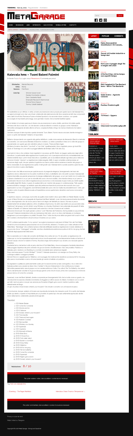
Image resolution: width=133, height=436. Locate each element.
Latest (94, 36)
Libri (28, 25)
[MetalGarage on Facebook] (96, 20)
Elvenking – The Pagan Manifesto (19, 391)
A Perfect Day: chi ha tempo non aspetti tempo (113, 75)
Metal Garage (13, 29)
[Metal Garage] (36, 16)
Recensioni (19, 25)
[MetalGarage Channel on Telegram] (100, 20)
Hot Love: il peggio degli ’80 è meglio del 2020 (113, 65)
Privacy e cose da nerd (15, 416)
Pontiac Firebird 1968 (110, 105)
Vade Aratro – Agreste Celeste (110, 96)
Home (11, 25)
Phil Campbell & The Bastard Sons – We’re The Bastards (113, 85)
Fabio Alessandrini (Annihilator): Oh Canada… (112, 44)
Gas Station (48, 25)
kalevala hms (21, 384)
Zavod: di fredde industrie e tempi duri (113, 54)
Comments (118, 36)
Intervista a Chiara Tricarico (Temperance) (70, 391)
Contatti (72, 25)
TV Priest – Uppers (109, 116)
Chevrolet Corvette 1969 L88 (113, 126)
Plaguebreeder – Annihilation (37, 8)
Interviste (36, 25)
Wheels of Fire (61, 25)
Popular (105, 36)
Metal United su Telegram (15, 420)
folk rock (13, 384)
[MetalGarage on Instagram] (105, 20)
